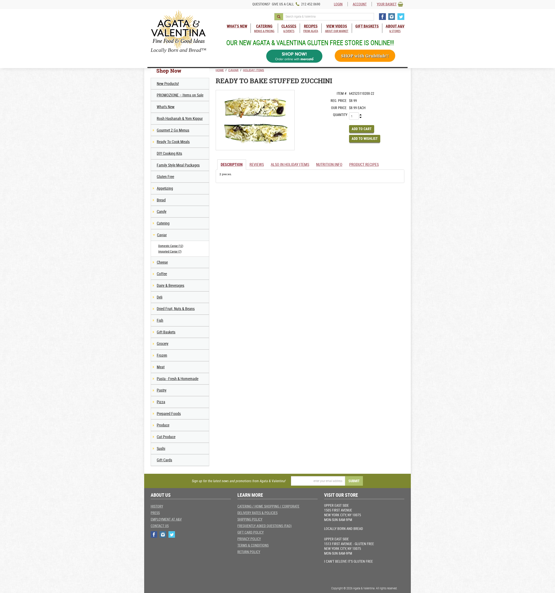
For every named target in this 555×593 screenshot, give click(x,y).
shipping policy (249, 519)
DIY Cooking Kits (169, 153)
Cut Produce (166, 436)
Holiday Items (253, 70)
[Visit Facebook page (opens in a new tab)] (382, 16)
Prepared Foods (169, 413)
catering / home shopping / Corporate (268, 506)
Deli (159, 297)
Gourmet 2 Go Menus (173, 130)
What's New (166, 106)
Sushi (161, 448)
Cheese (162, 262)
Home (220, 70)
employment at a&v (166, 519)
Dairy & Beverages (170, 285)
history (157, 506)
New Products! (168, 83)
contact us (160, 525)
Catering (163, 223)
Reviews (257, 164)
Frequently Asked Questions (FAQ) (264, 525)
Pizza (161, 401)
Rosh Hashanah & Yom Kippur (180, 118)
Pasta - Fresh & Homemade (177, 378)
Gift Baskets (166, 332)
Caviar (162, 234)
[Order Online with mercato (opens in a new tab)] (294, 56)
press (155, 512)
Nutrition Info (329, 164)
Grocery (162, 343)
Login (338, 4)
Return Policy (248, 551)
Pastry (161, 390)
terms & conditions (253, 545)
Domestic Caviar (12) (170, 246)
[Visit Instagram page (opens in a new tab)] (391, 16)
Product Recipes (364, 164)
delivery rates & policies (257, 512)
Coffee (162, 273)
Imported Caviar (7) (169, 251)
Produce (163, 425)
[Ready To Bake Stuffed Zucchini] (255, 120)
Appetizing (165, 188)
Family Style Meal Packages (178, 165)
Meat (161, 366)
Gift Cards (164, 459)
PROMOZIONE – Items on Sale (180, 95)
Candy (161, 211)
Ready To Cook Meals (173, 141)
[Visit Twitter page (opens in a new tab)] (400, 16)
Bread (161, 200)
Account (360, 4)
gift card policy (250, 532)
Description (232, 164)
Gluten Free (165, 176)
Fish (160, 320)
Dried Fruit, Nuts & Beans (176, 308)
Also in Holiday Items (290, 164)
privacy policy (249, 538)
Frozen (162, 355)
